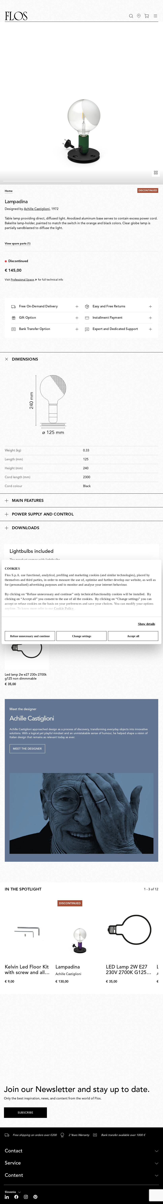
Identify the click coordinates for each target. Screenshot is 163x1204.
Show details (146, 624)
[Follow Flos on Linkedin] (7, 1196)
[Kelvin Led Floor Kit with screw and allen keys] (28, 929)
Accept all (133, 636)
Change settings (81, 636)
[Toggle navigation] (155, 15)
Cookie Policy (64, 608)
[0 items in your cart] (147, 16)
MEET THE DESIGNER (27, 748)
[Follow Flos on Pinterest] (35, 1196)
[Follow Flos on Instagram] (26, 1196)
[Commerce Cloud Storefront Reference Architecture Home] (16, 16)
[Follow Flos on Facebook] (16, 1196)
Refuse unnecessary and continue (30, 636)
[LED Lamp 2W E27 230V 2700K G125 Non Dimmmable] (129, 929)
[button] (131, 16)
